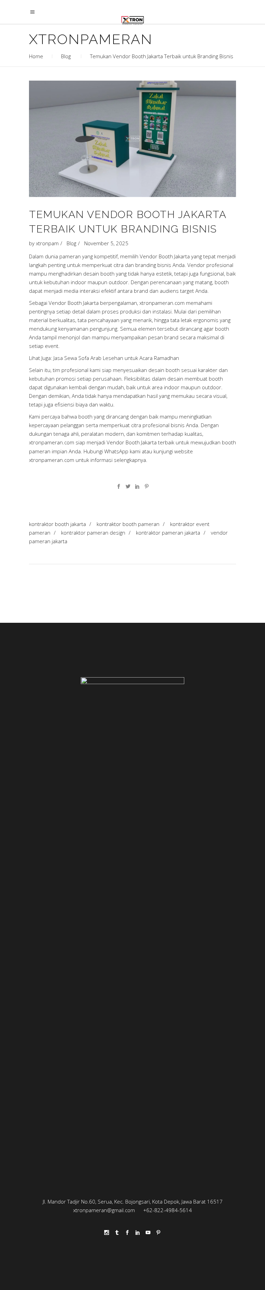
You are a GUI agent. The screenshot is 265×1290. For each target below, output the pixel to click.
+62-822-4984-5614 (167, 1210)
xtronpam (47, 243)
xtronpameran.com (51, 459)
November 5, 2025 (106, 243)
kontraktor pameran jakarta (168, 532)
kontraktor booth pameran (128, 523)
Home (36, 56)
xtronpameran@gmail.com (105, 1210)
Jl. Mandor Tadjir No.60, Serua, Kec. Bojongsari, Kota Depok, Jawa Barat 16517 (133, 1201)
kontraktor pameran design (93, 532)
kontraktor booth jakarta (57, 523)
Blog (66, 56)
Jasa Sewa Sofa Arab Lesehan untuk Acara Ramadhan (116, 357)
